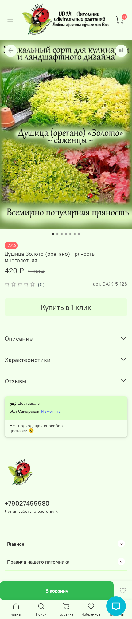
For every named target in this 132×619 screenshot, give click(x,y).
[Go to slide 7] (79, 234)
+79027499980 (27, 503)
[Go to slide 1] (53, 234)
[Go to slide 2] (57, 234)
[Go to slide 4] (66, 234)
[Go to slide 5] (70, 234)
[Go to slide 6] (75, 234)
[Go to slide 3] (62, 234)
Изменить (51, 411)
